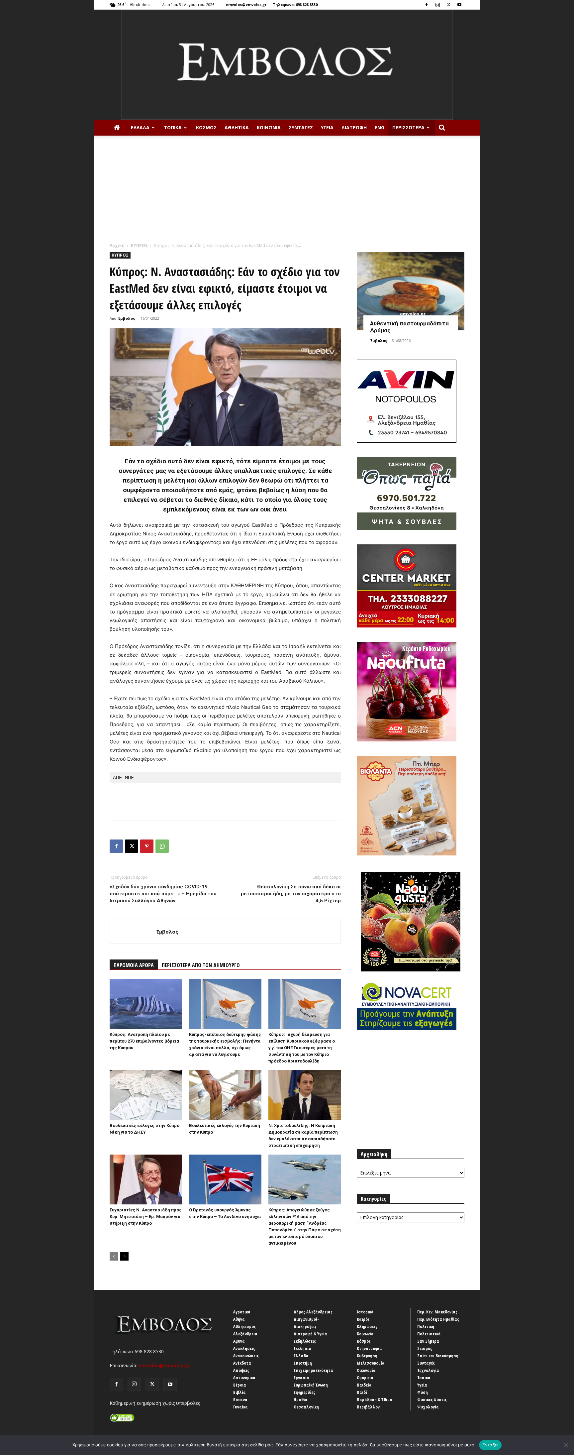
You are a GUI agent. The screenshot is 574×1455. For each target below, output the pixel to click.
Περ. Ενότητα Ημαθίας (438, 1319)
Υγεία (327, 127)
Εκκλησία (302, 1348)
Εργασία (301, 1378)
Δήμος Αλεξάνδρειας (313, 1312)
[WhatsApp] (162, 846)
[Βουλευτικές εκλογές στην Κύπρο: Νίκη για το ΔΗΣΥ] (146, 1095)
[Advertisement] (287, 192)
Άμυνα (239, 1341)
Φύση (422, 1392)
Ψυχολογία (428, 1407)
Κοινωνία (269, 127)
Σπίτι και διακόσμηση (437, 1356)
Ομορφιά (365, 1378)
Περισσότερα (408, 127)
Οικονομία (366, 1370)
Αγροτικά (241, 1312)
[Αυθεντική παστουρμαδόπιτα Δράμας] (410, 291)
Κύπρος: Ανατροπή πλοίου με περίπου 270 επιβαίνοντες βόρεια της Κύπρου (144, 1041)
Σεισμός (424, 1348)
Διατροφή (354, 127)
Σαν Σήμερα (428, 1341)
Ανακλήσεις (244, 1348)
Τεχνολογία (428, 1370)
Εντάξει (490, 1444)
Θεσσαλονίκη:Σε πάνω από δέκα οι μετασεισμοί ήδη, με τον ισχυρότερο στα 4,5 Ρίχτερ (291, 894)
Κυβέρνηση (367, 1356)
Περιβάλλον (368, 1407)
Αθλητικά (237, 127)
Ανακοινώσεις (246, 1356)
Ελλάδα (140, 127)
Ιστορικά (365, 1312)
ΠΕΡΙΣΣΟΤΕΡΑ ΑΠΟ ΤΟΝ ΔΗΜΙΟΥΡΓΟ (201, 965)
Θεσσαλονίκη (306, 1407)
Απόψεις (241, 1370)
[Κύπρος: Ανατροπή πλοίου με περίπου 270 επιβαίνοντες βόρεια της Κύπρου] (146, 1004)
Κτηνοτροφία (369, 1348)
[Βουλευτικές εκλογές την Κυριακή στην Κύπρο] (225, 1095)
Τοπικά (173, 127)
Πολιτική (425, 1326)
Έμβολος (126, 318)
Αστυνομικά (244, 1378)
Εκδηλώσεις (305, 1341)
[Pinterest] (146, 846)
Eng (379, 127)
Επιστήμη (303, 1363)
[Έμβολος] (287, 65)
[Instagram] (437, 4)
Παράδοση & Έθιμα (374, 1399)
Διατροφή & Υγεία (310, 1334)
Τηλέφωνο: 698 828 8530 (295, 4)
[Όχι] (565, 1445)
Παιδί (362, 1392)
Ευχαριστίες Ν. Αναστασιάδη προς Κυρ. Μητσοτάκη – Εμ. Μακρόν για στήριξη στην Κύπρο (146, 1216)
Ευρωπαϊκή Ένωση (311, 1385)
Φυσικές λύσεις (432, 1399)
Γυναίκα (240, 1407)
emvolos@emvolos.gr (246, 4)
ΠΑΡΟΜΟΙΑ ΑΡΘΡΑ (134, 965)
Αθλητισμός (244, 1326)
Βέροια (239, 1385)
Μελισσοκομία (371, 1363)
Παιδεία (364, 1385)
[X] (448, 4)
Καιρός (363, 1319)
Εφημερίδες (304, 1392)
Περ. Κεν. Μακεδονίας (437, 1312)
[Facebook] (426, 4)
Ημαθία (301, 1399)
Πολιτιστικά (429, 1334)
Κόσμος (206, 127)
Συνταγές (301, 127)
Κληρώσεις (367, 1326)
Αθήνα (239, 1319)
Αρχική (117, 245)
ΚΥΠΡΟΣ (139, 245)
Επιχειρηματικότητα (313, 1370)
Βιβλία (239, 1392)
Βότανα (240, 1399)
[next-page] (124, 1256)
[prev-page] (114, 1256)
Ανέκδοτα (242, 1363)
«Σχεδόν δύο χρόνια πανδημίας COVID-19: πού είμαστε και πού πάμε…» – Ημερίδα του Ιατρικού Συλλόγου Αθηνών (163, 894)
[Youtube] (459, 4)
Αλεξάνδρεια (245, 1334)
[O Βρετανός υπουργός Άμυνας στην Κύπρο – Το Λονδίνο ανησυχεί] (225, 1179)
